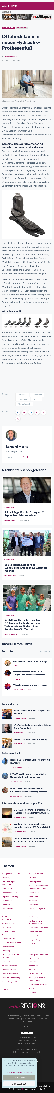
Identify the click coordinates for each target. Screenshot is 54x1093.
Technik (36, 399)
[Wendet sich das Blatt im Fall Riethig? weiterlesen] (7, 743)
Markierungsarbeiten (37, 917)
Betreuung (6, 951)
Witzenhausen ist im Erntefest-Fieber (30, 685)
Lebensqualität (7, 909)
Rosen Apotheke (35, 882)
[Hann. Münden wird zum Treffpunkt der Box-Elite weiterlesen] (7, 714)
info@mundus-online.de (30, 1052)
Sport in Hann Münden (11, 974)
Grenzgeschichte (35, 932)
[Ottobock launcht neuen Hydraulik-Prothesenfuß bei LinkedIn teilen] (30, 412)
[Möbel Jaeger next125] (27, 16)
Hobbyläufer (7, 990)
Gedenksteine (7, 905)
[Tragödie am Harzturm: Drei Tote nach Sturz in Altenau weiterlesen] (5, 761)
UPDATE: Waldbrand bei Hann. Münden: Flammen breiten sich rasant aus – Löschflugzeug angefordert (28, 777)
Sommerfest (33, 965)
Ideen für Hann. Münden (38, 928)
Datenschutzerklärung (14, 1072)
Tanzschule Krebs (8, 923)
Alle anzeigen (45, 651)
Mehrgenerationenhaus (11, 874)
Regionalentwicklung (10, 897)
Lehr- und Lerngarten (37, 909)
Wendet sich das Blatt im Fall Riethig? (30, 661)
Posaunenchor (7, 901)
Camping (32, 913)
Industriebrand (35, 892)
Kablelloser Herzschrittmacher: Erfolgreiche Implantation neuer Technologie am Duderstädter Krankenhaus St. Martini (22, 625)
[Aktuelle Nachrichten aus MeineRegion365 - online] (9, 6)
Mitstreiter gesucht (9, 982)
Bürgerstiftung (34, 940)
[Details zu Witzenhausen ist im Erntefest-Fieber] (7, 686)
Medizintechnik (24, 404)
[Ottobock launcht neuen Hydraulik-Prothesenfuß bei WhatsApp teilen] (37, 412)
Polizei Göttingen (35, 974)
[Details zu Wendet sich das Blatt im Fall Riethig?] (7, 663)
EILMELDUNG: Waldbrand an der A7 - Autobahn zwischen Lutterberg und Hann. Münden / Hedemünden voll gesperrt (29, 791)
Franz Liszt (6, 961)
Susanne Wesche (20, 718)
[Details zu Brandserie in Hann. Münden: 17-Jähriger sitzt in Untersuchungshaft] (7, 673)
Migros (31, 988)
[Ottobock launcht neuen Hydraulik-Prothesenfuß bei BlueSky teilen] (24, 412)
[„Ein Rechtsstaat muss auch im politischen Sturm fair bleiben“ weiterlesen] (7, 728)
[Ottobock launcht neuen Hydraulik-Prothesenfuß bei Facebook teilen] (17, 412)
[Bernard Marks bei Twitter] (23, 457)
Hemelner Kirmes (9, 969)
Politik (15, 666)
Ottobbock (22, 395)
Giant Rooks (6, 928)
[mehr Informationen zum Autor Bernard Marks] (11, 435)
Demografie (33, 905)
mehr (10, 457)
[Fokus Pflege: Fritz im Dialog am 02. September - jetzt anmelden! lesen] (27, 490)
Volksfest (32, 878)
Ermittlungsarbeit (9, 938)
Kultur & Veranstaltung (22, 689)
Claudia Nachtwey (11, 634)
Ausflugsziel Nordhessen (38, 955)
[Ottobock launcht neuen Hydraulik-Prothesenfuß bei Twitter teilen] (17, 418)
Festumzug (6, 878)
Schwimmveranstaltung (11, 978)
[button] (46, 6)
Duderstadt (37, 395)
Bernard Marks (11, 56)
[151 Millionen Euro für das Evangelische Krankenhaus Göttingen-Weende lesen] (27, 543)
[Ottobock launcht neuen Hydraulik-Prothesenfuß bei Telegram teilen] (43, 412)
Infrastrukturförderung (38, 984)
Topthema (16, 679)
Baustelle (32, 992)
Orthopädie (22, 399)
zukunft (32, 969)
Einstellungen (19, 1084)
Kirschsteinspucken (9, 986)
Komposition (7, 913)
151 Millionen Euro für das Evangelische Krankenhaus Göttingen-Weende (26, 567)
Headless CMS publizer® (34, 1089)
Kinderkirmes (34, 944)
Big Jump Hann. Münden (11, 943)
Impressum (28, 1072)
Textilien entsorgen (9, 965)
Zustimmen (19, 1078)
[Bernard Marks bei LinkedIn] (28, 457)
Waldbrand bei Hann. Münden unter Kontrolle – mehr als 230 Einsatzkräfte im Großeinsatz (33, 827)
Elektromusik (7, 888)
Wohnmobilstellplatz (10, 892)
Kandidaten (33, 897)
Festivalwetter (34, 936)
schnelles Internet (36, 874)
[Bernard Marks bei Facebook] (19, 457)
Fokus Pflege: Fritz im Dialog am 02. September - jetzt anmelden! (24, 514)
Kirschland (33, 948)
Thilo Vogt (33, 901)
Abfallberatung (8, 946)
